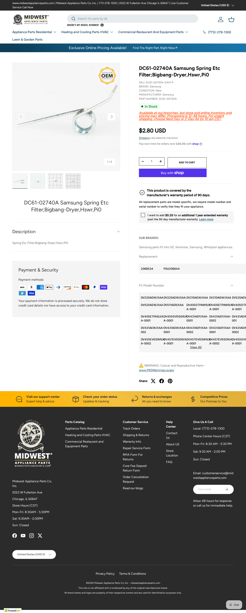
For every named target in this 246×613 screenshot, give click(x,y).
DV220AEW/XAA (174, 297)
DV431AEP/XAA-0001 (196, 318)
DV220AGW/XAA (151, 297)
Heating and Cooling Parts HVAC (85, 32)
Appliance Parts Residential (32, 32)
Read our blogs (133, 488)
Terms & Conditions (132, 573)
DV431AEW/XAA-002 (151, 330)
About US (172, 444)
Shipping (144, 138)
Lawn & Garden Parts (27, 39)
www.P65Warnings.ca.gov (156, 370)
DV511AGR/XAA (174, 304)
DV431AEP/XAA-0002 (219, 318)
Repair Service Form (136, 448)
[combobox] (132, 18)
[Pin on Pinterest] (170, 381)
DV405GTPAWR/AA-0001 (196, 307)
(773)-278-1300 (213, 428)
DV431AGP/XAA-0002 (196, 330)
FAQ (169, 462)
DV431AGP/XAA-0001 (219, 330)
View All (196, 347)
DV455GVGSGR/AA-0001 (174, 318)
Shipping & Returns (136, 435)
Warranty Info (132, 441)
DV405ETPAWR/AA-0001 (219, 307)
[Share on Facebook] (161, 381)
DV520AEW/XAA (151, 304)
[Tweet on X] (153, 381)
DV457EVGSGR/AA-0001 (174, 341)
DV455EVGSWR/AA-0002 (151, 341)
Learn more (206, 219)
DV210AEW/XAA (196, 297)
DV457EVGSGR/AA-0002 (219, 341)
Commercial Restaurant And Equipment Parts (151, 32)
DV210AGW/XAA (219, 297)
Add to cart (187, 162)
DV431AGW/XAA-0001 (174, 330)
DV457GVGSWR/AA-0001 (196, 341)
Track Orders (131, 428)
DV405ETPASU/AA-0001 (151, 318)
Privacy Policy (105, 573)
